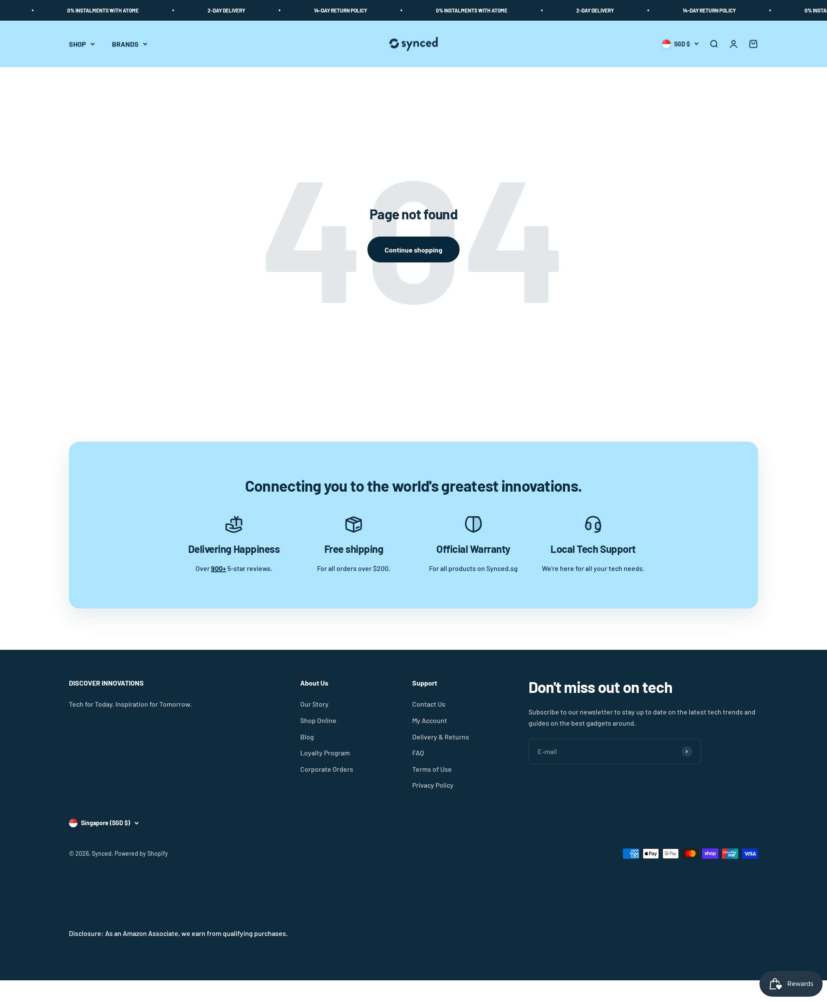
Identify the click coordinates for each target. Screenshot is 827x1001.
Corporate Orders (326, 769)
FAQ (418, 752)
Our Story (314, 704)
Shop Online (318, 720)
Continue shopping (413, 250)
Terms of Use (432, 769)
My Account (429, 720)
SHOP (77, 44)
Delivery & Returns (440, 737)
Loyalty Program (325, 752)
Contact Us (428, 704)
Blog (307, 737)
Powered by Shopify (141, 853)
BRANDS (125, 44)
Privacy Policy (433, 785)
